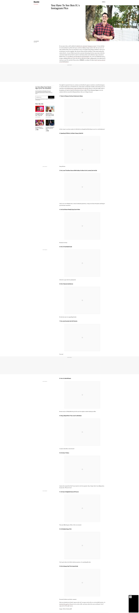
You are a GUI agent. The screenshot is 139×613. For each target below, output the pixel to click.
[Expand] (130, 596)
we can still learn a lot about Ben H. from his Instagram (77, 56)
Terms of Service (51, 99)
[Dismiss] (137, 596)
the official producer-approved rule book (76, 88)
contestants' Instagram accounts (86, 46)
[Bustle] (36, 2)
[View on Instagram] (82, 112)
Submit (51, 97)
